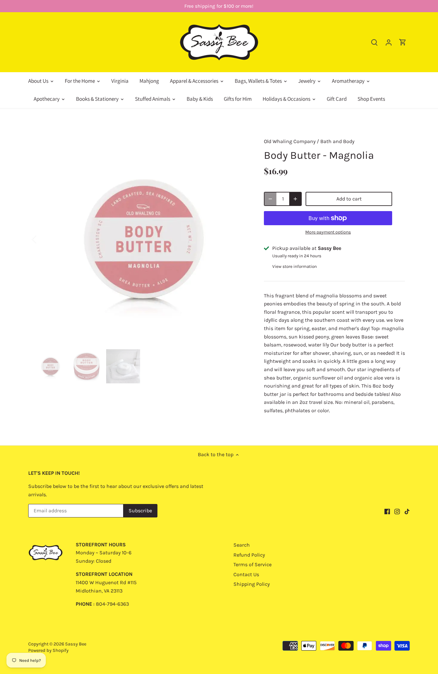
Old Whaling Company (290, 141)
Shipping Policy (251, 584)
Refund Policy (249, 555)
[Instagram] (397, 511)
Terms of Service (252, 564)
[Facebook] (387, 511)
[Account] (389, 42)
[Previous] (43, 239)
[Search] (374, 42)
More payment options (328, 232)
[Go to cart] (403, 42)
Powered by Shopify (48, 650)
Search (241, 545)
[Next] (239, 239)
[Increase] (295, 199)
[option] (140, 239)
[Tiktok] (407, 511)
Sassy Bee (75, 644)
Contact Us (246, 574)
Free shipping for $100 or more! (218, 6)
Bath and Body (337, 141)
